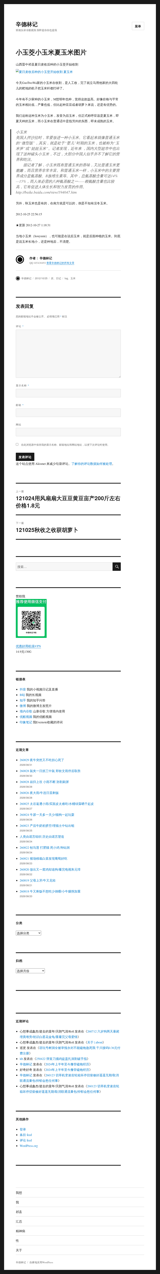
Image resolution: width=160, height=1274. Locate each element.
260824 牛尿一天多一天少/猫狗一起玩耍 (47, 815)
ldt (21, 1059)
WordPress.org (29, 1146)
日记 (58, 278)
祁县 (19, 1211)
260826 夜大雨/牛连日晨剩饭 (39, 793)
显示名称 (22, 385)
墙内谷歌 (26, 711)
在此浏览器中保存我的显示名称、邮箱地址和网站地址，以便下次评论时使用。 (65, 444)
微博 (23, 706)
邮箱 (20, 405)
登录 (23, 1129)
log (66, 278)
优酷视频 (26, 717)
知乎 (23, 700)
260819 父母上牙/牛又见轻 (38, 880)
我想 (19, 1192)
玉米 (73, 278)
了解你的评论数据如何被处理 (91, 463)
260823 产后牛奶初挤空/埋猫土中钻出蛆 (47, 825)
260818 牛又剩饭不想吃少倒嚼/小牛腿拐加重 (50, 891)
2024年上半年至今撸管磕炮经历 (67, 1064)
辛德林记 (27, 24)
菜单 (138, 26)
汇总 (19, 1221)
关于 (19, 1250)
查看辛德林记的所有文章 (60, 263)
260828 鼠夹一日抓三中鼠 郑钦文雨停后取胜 (50, 771)
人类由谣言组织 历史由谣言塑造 (42, 836)
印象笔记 (26, 722)
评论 (20, 326)
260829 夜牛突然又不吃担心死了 (42, 760)
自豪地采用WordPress (41, 1262)
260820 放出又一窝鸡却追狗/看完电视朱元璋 (50, 869)
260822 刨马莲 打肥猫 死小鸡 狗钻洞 (45, 847)
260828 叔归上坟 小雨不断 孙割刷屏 (44, 782)
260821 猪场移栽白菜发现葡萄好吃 (43, 858)
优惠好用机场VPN (28, 646)
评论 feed (26, 1140)
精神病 (20, 1231)
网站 (18, 424)
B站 (22, 695)
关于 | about (94, 1042)
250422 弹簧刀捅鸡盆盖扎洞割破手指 (61, 1059)
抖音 (23, 689)
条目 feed (26, 1135)
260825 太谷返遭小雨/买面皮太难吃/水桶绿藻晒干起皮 (57, 804)
